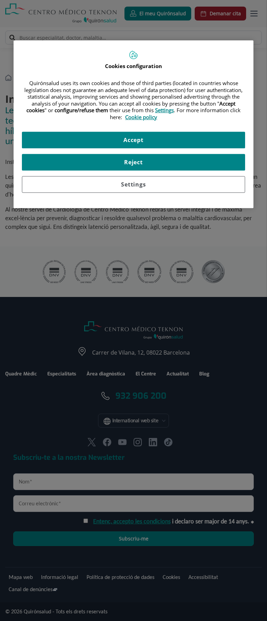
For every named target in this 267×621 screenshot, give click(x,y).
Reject (133, 162)
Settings (133, 184)
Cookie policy (141, 117)
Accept (133, 140)
